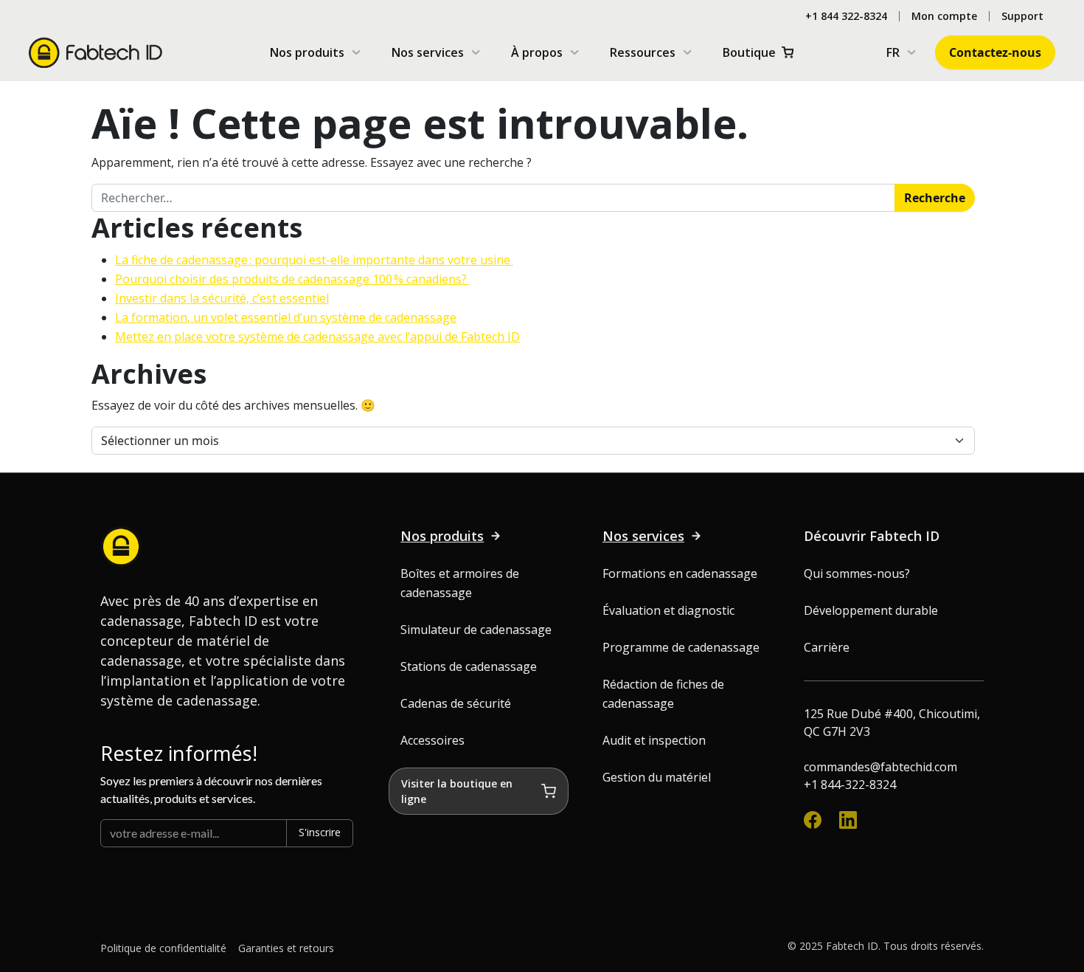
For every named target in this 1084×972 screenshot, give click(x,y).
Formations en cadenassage (679, 573)
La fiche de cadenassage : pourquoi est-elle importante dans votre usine (314, 260)
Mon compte (944, 16)
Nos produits (307, 52)
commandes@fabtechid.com (880, 767)
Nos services (428, 52)
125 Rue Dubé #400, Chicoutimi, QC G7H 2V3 (892, 723)
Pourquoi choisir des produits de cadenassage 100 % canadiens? (292, 279)
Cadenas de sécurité (455, 703)
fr (893, 52)
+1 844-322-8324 (850, 784)
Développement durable (871, 610)
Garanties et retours (286, 948)
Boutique (749, 52)
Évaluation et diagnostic (668, 610)
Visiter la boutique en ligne (457, 791)
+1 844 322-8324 (846, 16)
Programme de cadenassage (681, 647)
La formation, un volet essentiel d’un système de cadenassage (285, 317)
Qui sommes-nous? (857, 573)
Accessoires (432, 740)
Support (1022, 16)
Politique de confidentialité (163, 948)
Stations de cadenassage (468, 666)
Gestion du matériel (656, 777)
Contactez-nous (995, 52)
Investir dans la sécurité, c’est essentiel (222, 298)
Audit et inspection (654, 740)
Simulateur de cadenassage (476, 629)
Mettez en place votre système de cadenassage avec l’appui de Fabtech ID (317, 336)
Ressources (642, 52)
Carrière (827, 647)
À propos (537, 52)
